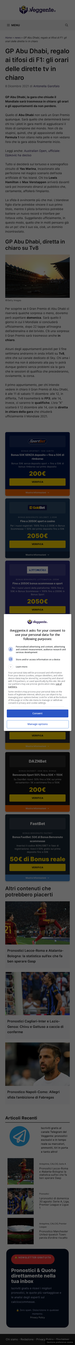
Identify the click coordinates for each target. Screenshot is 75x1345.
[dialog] (37, 672)
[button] (37, 666)
